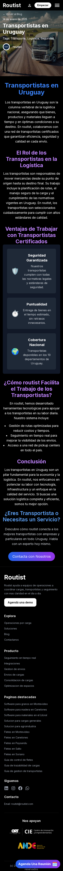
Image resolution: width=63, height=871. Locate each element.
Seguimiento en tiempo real (20, 657)
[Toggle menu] (57, 5)
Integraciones (12, 663)
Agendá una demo (20, 602)
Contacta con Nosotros (31, 556)
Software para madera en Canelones (25, 709)
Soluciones (10, 628)
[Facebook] (20, 788)
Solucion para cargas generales (22, 720)
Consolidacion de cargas (18, 680)
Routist (12, 5)
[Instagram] (13, 788)
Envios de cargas (14, 674)
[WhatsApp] (27, 788)
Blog (6, 634)
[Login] (29, 5)
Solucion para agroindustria (20, 726)
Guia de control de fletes (18, 759)
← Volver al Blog (12, 14)
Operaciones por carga (17, 622)
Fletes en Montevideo (17, 731)
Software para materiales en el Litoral (25, 715)
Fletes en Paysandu (15, 743)
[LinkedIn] (6, 788)
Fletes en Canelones (16, 737)
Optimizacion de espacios (19, 685)
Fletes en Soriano (14, 754)
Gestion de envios (14, 669)
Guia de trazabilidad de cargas (22, 765)
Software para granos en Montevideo (26, 703)
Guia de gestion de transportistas (23, 771)
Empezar (42, 5)
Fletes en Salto (12, 748)
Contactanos (11, 639)
